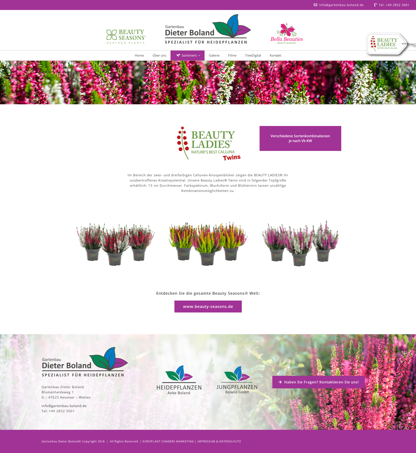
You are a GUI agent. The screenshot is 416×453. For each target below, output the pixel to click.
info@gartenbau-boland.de (64, 406)
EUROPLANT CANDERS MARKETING (168, 441)
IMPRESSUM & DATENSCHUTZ (219, 441)
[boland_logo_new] (208, 16)
